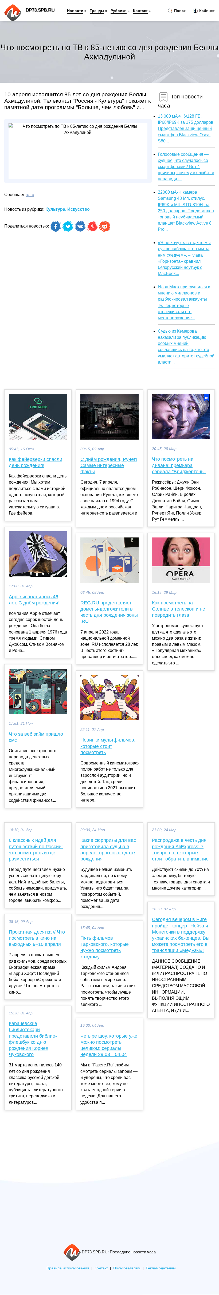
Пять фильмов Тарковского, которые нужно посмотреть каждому (104, 947)
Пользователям (126, 1268)
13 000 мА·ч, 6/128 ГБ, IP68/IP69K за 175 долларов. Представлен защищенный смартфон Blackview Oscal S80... (186, 128)
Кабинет (206, 11)
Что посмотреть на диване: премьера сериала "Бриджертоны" (179, 465)
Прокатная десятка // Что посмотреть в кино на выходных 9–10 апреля (37, 938)
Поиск (179, 11)
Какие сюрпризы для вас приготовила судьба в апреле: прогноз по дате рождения (108, 850)
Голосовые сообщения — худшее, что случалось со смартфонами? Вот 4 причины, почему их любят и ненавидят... (186, 166)
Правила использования (67, 1268)
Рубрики (119, 11)
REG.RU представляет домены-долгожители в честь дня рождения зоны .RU (109, 612)
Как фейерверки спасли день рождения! (35, 462)
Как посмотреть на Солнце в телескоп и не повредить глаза (178, 609)
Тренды (97, 11)
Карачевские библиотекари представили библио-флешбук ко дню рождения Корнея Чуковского (33, 1039)
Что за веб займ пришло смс (36, 737)
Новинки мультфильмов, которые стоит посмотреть (107, 746)
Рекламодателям (161, 1268)
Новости (75, 11)
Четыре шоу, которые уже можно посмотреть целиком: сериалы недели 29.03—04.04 (108, 1045)
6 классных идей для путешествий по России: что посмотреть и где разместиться (36, 850)
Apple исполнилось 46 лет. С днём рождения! (34, 599)
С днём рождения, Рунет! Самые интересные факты (108, 465)
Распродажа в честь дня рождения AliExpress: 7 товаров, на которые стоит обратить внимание (180, 850)
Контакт (140, 11)
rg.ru (30, 194)
